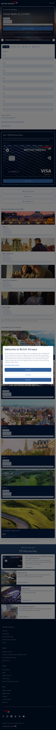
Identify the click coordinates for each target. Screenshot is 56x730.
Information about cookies (12, 365)
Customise (28, 375)
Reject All (28, 380)
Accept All (28, 370)
